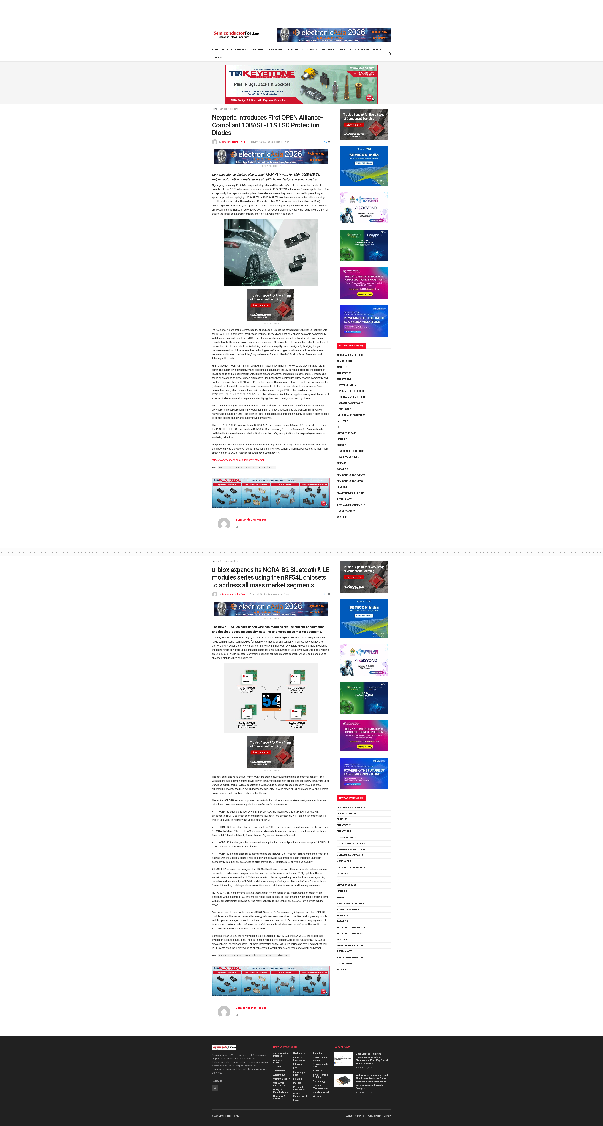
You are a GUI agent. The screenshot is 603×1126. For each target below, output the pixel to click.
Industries (327, 49)
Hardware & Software (350, 403)
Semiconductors (266, 467)
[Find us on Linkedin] (215, 1088)
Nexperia (250, 467)
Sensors (342, 487)
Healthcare (344, 409)
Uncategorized (346, 511)
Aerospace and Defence (351, 355)
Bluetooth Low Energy (230, 955)
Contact (387, 1116)
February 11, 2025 (258, 142)
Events (377, 49)
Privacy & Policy (374, 1116)
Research (342, 463)
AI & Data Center (346, 361)
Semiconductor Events (351, 475)
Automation (344, 373)
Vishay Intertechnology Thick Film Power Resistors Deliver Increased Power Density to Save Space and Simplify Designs (372, 1082)
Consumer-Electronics (351, 391)
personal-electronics (350, 451)
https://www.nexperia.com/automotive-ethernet (238, 460)
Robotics (342, 469)
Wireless (342, 517)
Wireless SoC (281, 955)
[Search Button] (390, 54)
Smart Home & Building (350, 493)
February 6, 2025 (257, 594)
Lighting (342, 439)
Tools (215, 57)
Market (342, 49)
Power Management (349, 457)
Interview (312, 49)
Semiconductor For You (233, 142)
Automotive (344, 379)
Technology (293, 49)
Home (215, 49)
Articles (342, 367)
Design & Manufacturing (351, 397)
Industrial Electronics (351, 415)
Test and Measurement (351, 505)
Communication (346, 385)
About (349, 1116)
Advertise (359, 1116)
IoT (339, 427)
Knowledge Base (359, 49)
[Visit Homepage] (236, 35)
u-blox (268, 955)
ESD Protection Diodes (230, 467)
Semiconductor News (235, 49)
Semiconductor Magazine (266, 49)
